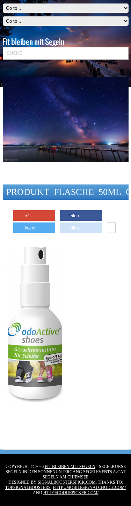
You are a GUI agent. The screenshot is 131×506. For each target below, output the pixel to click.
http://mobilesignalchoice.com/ (89, 487)
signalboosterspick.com (67, 482)
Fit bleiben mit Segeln (70, 466)
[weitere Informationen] (111, 228)
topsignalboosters (28, 487)
